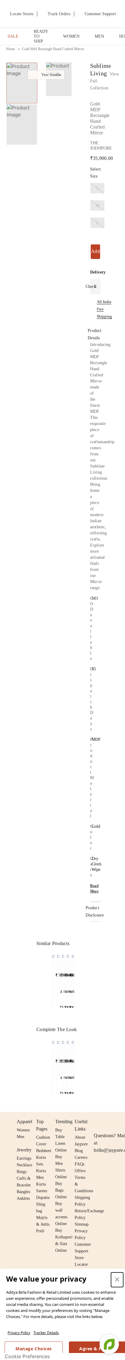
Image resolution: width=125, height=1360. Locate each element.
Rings (21, 1171)
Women (23, 1130)
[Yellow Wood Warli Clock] (58, 1058)
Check (91, 286)
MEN (99, 36)
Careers (81, 1157)
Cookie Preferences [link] (27, 1356)
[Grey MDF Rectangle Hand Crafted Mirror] (53, 972)
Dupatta (42, 1197)
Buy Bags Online (61, 1190)
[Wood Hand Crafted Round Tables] (63, 1058)
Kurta (41, 1170)
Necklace (24, 1165)
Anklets (23, 1198)
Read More (94, 888)
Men (20, 1136)
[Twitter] (120, 1122)
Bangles (23, 1191)
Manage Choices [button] (33, 1348)
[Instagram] (97, 1121)
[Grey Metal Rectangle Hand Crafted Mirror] (73, 972)
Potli (40, 1231)
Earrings (24, 1158)
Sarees (41, 1191)
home (10, 49)
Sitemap (82, 1224)
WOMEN (71, 36)
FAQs (79, 1164)
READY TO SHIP (41, 36)
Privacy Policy (19, 1332)
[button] (58, 80)
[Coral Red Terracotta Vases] (68, 1058)
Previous (49, 959)
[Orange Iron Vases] (73, 1058)
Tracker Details (46, 1332)
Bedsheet (43, 1150)
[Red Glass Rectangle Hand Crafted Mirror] (63, 972)
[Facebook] (109, 1121)
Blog (79, 1150)
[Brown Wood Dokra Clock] (53, 1058)
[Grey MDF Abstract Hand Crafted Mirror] (58, 972)
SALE (13, 36)
